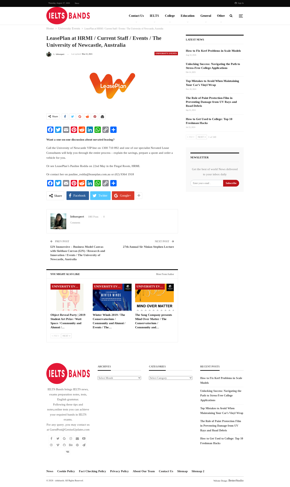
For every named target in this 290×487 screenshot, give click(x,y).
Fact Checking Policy (92, 471)
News (77, 3)
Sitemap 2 (198, 471)
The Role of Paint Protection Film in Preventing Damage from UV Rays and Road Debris (211, 101)
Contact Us (136, 15)
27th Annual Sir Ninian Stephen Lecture (148, 246)
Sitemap (182, 471)
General (205, 15)
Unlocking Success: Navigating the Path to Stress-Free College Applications (220, 395)
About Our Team (144, 471)
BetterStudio (236, 480)
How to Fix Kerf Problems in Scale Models (213, 50)
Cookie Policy (66, 471)
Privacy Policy (119, 471)
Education (188, 15)
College (170, 15)
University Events (166, 53)
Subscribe (231, 183)
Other (221, 15)
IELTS (154, 15)
